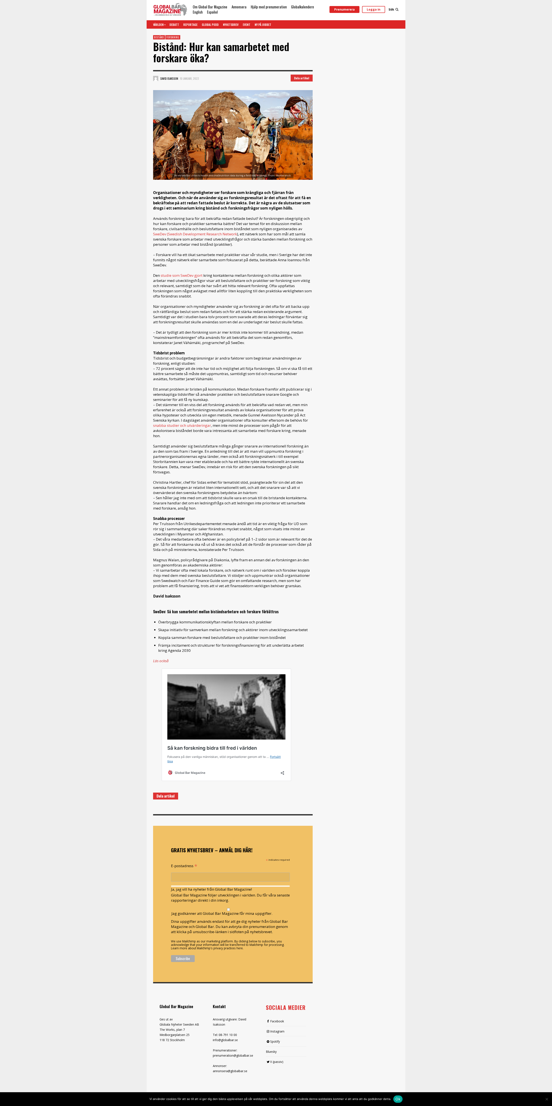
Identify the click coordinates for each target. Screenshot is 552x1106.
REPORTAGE (190, 24)
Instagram (277, 1031)
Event (246, 24)
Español (212, 12)
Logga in (373, 9)
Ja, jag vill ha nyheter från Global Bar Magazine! (211, 889)
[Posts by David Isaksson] (155, 78)
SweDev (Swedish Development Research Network (195, 234)
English (198, 12)
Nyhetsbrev (230, 24)
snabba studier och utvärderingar (182, 425)
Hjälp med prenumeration (269, 6)
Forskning (172, 37)
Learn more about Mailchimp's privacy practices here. (207, 948)
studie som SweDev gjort (182, 275)
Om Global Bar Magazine (210, 6)
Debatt (174, 24)
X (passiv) (276, 1062)
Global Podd (210, 24)
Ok (397, 1099)
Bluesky (271, 1052)
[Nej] (546, 1099)
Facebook (277, 1021)
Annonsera (239, 6)
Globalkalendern (302, 6)
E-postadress (184, 865)
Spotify (275, 1041)
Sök (391, 9)
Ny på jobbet (263, 24)
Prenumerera (344, 9)
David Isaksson (169, 78)
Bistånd (159, 37)
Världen (158, 24)
